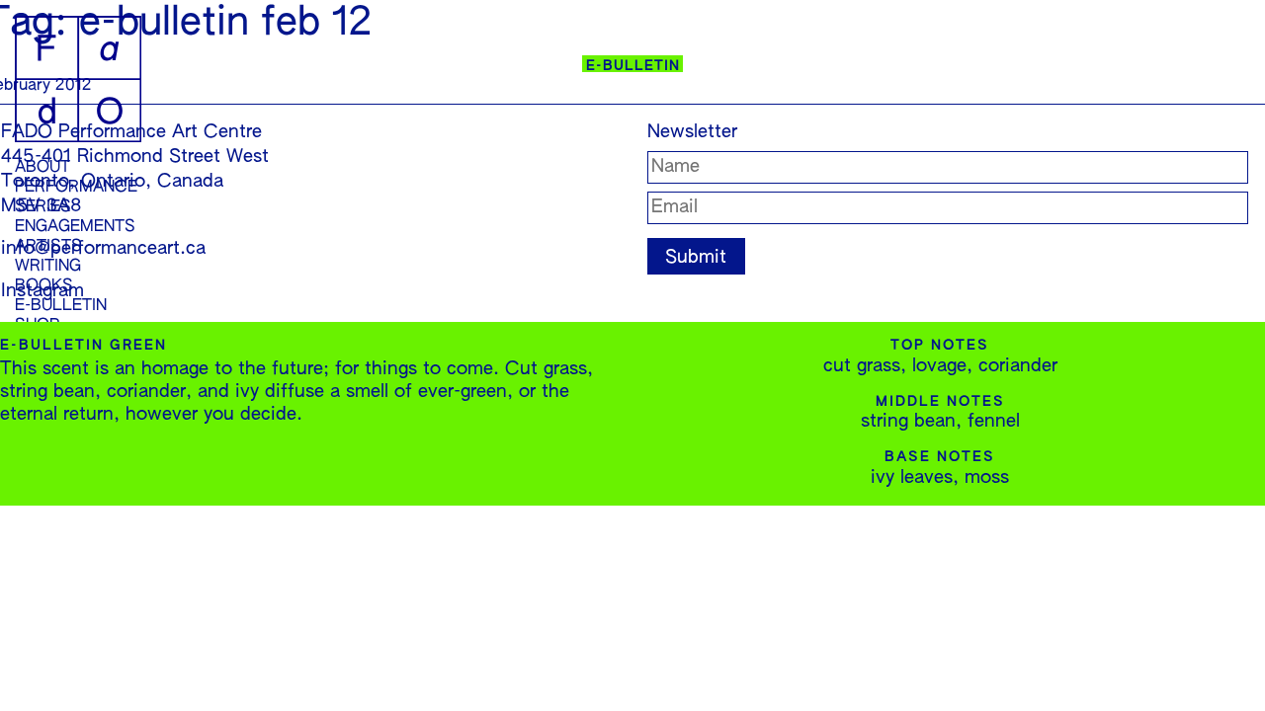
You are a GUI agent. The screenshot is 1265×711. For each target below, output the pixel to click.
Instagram (42, 291)
